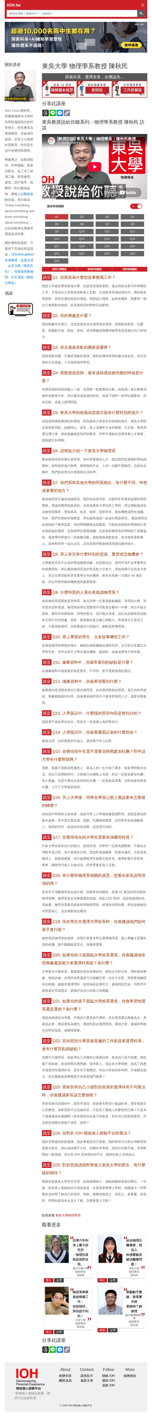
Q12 (132, 231)
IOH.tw (14, 5)
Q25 (56, 260)
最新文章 (87, 1380)
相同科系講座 (94, 269)
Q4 (132, 216)
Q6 (82, 224)
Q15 (107, 238)
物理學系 (80, 1271)
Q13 (56, 238)
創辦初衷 (65, 1375)
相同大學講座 (59, 269)
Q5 (57, 224)
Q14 (82, 238)
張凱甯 (81, 1275)
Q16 (132, 238)
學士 (48, 1280)
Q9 (57, 231)
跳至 (47, 277)
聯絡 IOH (108, 1375)
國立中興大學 (80, 1268)
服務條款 (130, 1375)
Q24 (132, 253)
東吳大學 (134, 1268)
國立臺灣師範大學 (134, 1317)
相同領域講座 (130, 269)
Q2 (82, 216)
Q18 (82, 246)
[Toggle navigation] (143, 5)
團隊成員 (65, 1380)
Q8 (132, 224)
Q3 (107, 216)
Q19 (107, 246)
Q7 (107, 224)
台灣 (59, 1280)
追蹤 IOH (108, 1385)
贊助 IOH (108, 1380)
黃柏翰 (81, 1326)
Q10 (82, 231)
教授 (102, 1330)
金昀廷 (134, 1275)
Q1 (57, 216)
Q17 (56, 246)
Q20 (132, 246)
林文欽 (134, 1325)
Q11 (107, 231)
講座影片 (87, 1375)
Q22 (82, 253)
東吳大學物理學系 (68, 1215)
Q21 (56, 253)
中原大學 (80, 1320)
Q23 (107, 253)
